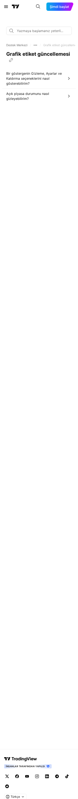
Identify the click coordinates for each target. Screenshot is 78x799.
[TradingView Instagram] (37, 776)
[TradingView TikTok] (67, 776)
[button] (16, 45)
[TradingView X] (7, 776)
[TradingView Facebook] (17, 776)
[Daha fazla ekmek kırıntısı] (35, 45)
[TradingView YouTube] (27, 776)
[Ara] (38, 6)
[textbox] (40, 30)
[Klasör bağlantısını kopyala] (11, 60)
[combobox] (39, 31)
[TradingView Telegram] (57, 776)
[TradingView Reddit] (7, 786)
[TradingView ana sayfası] (15, 7)
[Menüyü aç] (6, 6)
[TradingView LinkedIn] (47, 776)
